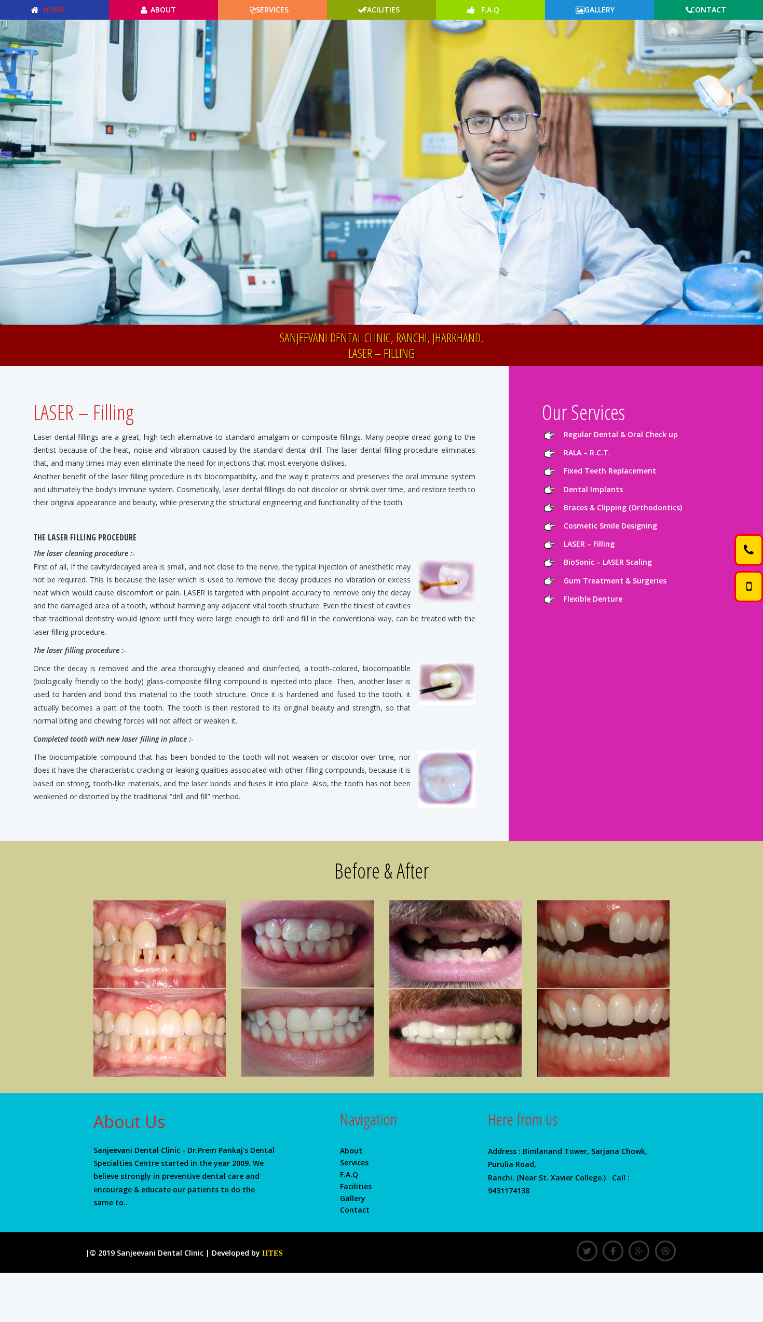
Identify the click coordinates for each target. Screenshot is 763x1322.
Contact (708, 10)
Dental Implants (593, 489)
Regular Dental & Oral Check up (621, 434)
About (163, 10)
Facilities (381, 10)
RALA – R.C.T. (587, 452)
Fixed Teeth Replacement (610, 471)
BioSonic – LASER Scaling (608, 562)
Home (54, 10)
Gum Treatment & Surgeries (615, 581)
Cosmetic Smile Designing (610, 526)
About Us (129, 1121)
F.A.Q (490, 10)
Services (272, 10)
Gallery (599, 10)
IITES (272, 1252)
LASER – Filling (589, 544)
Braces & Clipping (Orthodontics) (623, 507)
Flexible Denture (593, 599)
